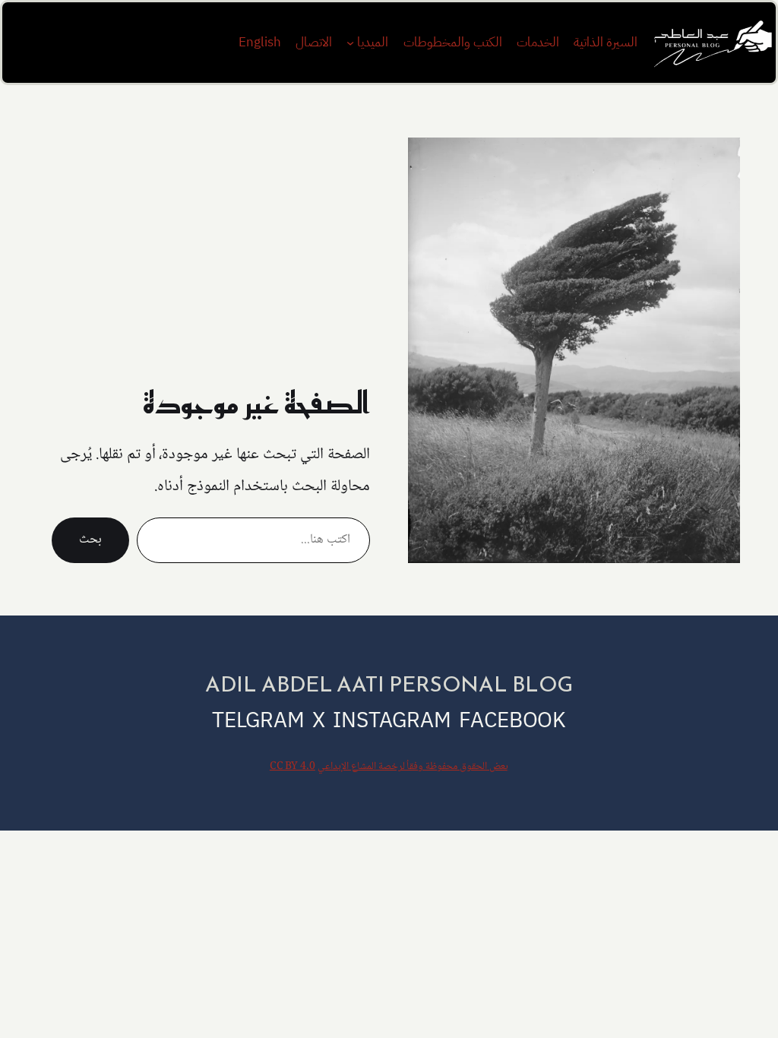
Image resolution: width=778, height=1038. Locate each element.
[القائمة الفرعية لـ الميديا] (350, 42)
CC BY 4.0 (292, 767)
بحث (90, 540)
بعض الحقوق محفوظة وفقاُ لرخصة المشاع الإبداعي (413, 767)
